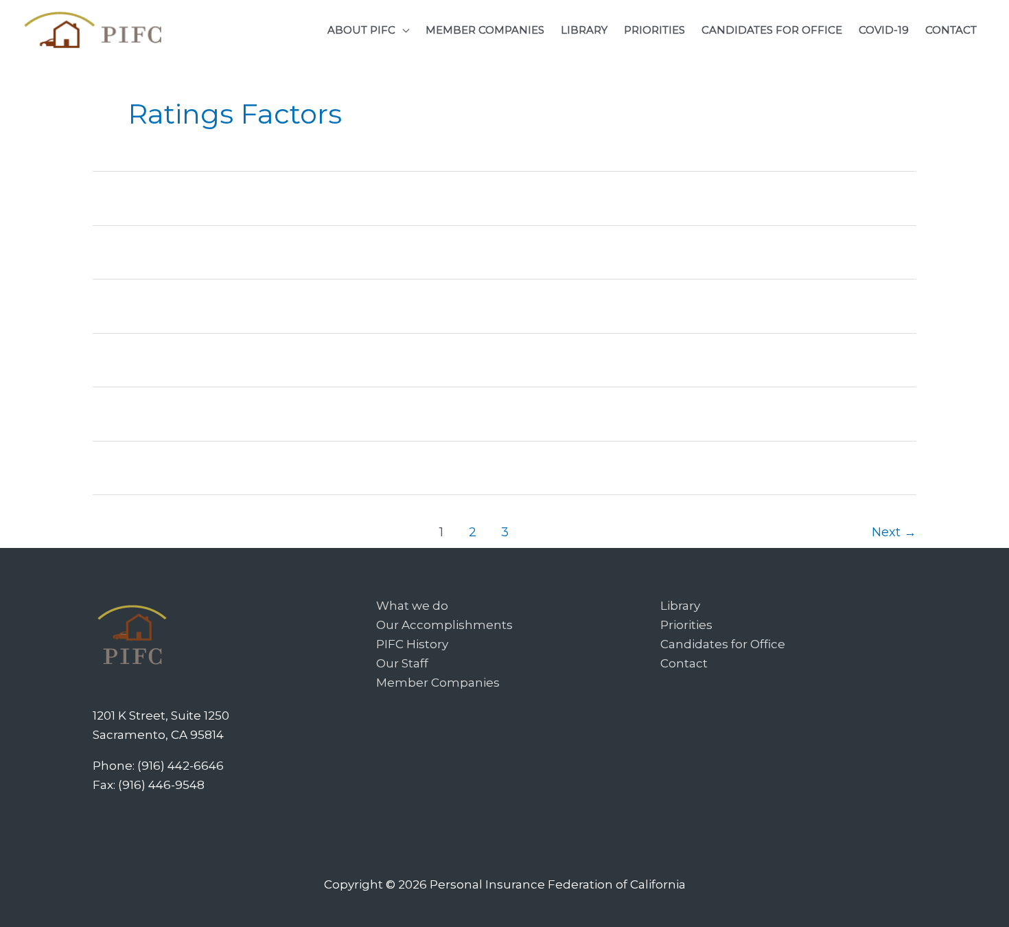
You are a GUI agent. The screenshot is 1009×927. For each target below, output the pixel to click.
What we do (412, 606)
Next (894, 532)
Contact (684, 663)
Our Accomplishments (444, 625)
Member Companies (438, 682)
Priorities (686, 625)
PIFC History (412, 644)
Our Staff (402, 663)
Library (680, 606)
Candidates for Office (722, 644)
